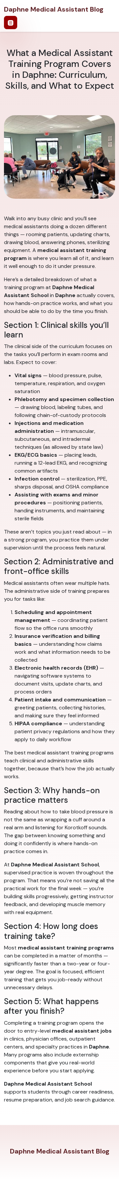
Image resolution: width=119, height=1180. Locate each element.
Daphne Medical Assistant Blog (53, 9)
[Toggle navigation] (10, 22)
